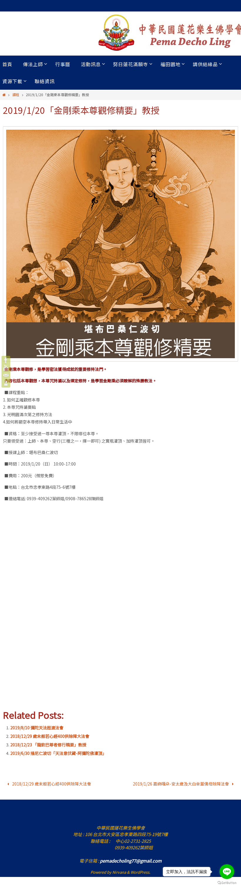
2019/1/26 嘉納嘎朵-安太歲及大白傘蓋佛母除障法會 (181, 783)
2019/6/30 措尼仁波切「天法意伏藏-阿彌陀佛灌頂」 (58, 753)
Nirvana (119, 870)
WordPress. (140, 870)
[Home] (3, 94)
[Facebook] (5, 360)
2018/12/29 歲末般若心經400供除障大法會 (49, 736)
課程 (15, 94)
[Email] (5, 375)
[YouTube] (5, 367)
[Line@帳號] (5, 383)
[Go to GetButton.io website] (226, 883)
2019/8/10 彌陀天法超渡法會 (36, 727)
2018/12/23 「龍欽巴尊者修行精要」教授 (48, 745)
